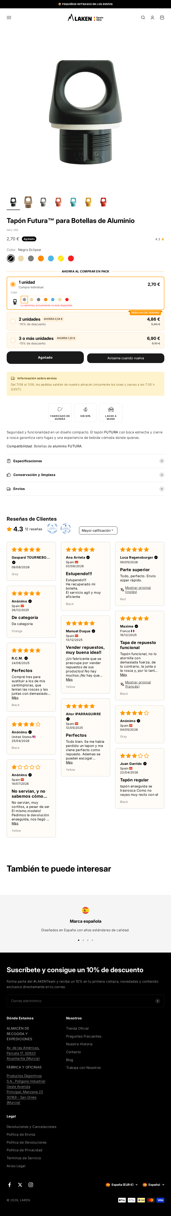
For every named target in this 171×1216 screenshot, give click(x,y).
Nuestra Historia (79, 1044)
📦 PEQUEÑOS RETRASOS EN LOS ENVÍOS (85, 4)
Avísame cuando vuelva (125, 358)
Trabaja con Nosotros (83, 1067)
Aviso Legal (16, 1166)
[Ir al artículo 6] (88, 202)
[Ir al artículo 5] (73, 202)
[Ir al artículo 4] (58, 202)
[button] (85, 284)
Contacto (73, 1052)
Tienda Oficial (77, 1028)
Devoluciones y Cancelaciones (31, 1127)
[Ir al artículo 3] (43, 202)
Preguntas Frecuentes (84, 1036)
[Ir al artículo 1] (13, 202)
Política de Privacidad (25, 1150)
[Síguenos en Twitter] (20, 1185)
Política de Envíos (21, 1134)
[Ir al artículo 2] (28, 202)
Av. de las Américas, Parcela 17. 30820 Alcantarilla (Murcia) (23, 1053)
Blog (69, 1060)
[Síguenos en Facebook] (9, 1185)
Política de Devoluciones (27, 1142)
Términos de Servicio (24, 1158)
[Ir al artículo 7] (103, 202)
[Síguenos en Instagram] (31, 1185)
